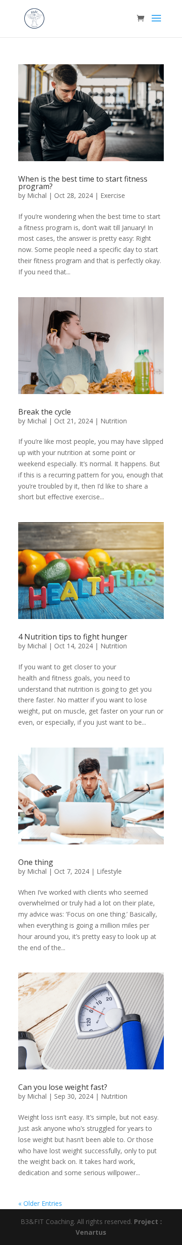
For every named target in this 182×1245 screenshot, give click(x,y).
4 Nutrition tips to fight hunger (72, 637)
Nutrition (113, 420)
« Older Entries (40, 1203)
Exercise (112, 195)
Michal (37, 195)
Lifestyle (109, 871)
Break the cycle (44, 412)
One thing (35, 862)
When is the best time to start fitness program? (82, 182)
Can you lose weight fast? (62, 1087)
